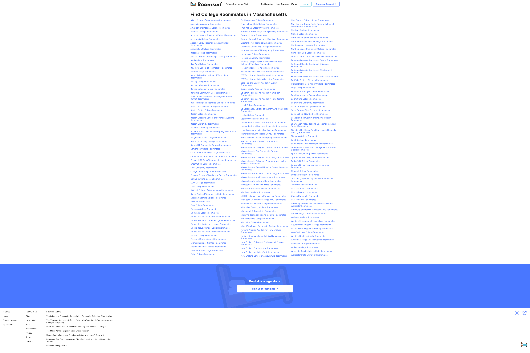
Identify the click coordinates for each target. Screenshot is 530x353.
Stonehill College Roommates (304, 171)
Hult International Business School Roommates (262, 71)
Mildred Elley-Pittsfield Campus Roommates (261, 203)
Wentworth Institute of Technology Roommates (313, 221)
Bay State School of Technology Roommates (211, 68)
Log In (305, 4)
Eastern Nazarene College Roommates (208, 198)
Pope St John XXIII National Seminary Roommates (314, 56)
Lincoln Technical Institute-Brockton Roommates (263, 122)
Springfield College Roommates (305, 161)
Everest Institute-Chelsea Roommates (208, 246)
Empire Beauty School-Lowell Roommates (210, 228)
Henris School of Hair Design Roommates (260, 68)
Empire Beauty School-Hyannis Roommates (210, 224)
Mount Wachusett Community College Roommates (264, 226)
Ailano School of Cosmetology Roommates (210, 20)
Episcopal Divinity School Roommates (208, 239)
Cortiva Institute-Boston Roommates (207, 179)
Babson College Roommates (203, 53)
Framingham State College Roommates (259, 24)
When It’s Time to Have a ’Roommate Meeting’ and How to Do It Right (76, 327)
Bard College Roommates (202, 60)
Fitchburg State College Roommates (257, 20)
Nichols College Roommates (304, 34)
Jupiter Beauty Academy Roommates (258, 89)
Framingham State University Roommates (260, 28)
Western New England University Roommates (312, 228)
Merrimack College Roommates (255, 192)
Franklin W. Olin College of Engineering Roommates (264, 31)
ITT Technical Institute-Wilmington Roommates (262, 79)
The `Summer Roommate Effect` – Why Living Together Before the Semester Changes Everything (79, 321)
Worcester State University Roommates (309, 255)
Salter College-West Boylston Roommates (310, 110)
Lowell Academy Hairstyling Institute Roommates (263, 130)
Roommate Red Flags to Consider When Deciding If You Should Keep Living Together (78, 340)
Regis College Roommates (303, 87)
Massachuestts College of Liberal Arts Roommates (264, 147)
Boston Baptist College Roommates (206, 110)
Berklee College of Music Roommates (207, 89)
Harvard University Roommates (255, 58)
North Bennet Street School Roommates (309, 37)
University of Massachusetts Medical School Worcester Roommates (311, 204)
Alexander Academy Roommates (205, 24)
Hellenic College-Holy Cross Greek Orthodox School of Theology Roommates (261, 62)
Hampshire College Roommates (255, 54)
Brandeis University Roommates (205, 127)
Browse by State (10, 320)
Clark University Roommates (203, 167)
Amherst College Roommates (204, 31)
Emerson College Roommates (204, 209)
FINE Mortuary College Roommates (206, 250)
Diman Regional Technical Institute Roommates (212, 194)
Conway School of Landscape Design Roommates (213, 175)
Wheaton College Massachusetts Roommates (312, 240)
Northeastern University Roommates (308, 45)
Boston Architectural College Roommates (209, 106)
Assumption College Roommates (205, 49)
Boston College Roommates (203, 114)
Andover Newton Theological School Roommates (213, 35)
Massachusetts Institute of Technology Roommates (265, 173)
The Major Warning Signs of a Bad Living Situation (67, 331)
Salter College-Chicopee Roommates (308, 106)
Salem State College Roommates (306, 99)
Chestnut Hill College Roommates (206, 164)
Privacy (29, 333)
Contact (29, 341)
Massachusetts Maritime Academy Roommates (263, 177)
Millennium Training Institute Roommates (259, 207)
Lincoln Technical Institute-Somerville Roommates (264, 126)
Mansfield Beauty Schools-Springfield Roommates (264, 137)
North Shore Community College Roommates (312, 41)
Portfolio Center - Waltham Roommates (309, 80)
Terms (28, 337)
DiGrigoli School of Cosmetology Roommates (211, 190)
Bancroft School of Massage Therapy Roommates (213, 56)
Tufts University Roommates (304, 184)
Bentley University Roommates (204, 85)
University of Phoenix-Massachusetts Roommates (314, 209)
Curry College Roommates (202, 183)
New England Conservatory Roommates (259, 248)
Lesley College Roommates (253, 115)
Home (5, 316)
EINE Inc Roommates (200, 201)
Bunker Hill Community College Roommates (210, 145)
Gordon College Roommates (254, 35)
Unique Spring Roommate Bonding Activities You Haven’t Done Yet (75, 335)
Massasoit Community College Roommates (261, 184)
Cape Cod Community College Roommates (210, 152)
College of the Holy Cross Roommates (208, 171)
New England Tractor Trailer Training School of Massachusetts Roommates (312, 25)
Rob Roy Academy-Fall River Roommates (310, 91)
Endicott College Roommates (204, 235)
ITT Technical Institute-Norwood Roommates (262, 75)
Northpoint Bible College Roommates (308, 53)
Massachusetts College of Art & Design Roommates (265, 157)
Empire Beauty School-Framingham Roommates (212, 220)
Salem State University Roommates (307, 103)
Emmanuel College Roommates (204, 213)
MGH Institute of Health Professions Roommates (263, 196)
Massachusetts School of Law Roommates (261, 181)
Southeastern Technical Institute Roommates (312, 143)
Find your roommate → (265, 288)
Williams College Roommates (304, 247)
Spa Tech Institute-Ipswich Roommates (309, 153)
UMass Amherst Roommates (304, 188)
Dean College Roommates (202, 186)
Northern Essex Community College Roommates (313, 49)
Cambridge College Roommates (205, 149)
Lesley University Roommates (254, 119)
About (28, 316)
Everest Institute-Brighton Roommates (208, 243)
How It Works (31, 320)
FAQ (28, 324)
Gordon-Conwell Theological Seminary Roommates (264, 39)
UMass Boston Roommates (304, 192)
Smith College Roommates (303, 140)
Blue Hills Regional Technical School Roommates (212, 103)
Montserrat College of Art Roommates (258, 211)
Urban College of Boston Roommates (308, 213)
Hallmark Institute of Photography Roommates (262, 50)
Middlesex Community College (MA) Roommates (263, 200)
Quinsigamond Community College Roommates (313, 84)
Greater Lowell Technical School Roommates (261, 43)
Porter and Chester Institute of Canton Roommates (314, 60)
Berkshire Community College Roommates (210, 93)
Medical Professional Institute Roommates (260, 188)
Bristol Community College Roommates (208, 141)
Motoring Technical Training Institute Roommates (263, 215)
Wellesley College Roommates (305, 217)
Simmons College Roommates (305, 136)
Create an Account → (326, 4)
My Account (8, 324)
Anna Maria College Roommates (205, 39)
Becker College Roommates (203, 71)
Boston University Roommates (204, 124)
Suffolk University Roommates (305, 175)
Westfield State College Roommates (307, 232)
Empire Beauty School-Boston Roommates (210, 216)
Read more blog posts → (56, 346)
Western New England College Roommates (311, 224)
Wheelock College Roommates (305, 243)
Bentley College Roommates (203, 81)
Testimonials (267, 4)
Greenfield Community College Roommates (261, 46)
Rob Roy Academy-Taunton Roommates (309, 95)
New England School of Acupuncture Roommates (264, 256)
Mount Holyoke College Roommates (257, 218)
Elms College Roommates (202, 205)
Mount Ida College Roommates (255, 222)
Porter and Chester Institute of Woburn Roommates (315, 76)
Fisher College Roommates (202, 254)
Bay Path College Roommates (204, 64)
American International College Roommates (210, 28)
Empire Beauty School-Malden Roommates (210, 231)
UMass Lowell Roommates (303, 200)
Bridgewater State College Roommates (208, 137)
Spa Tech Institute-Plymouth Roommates (310, 157)
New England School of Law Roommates (310, 20)
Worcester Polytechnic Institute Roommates (311, 251)
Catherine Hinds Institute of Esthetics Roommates (213, 156)
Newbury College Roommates (305, 30)
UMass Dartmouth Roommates (305, 196)
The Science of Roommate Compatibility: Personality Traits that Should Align (79, 316)
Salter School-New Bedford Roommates (309, 114)
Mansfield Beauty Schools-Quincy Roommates (262, 134)
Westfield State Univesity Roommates (308, 236)
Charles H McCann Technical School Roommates (213, 160)
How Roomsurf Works (286, 4)
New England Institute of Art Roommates (260, 252)
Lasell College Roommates (253, 105)
